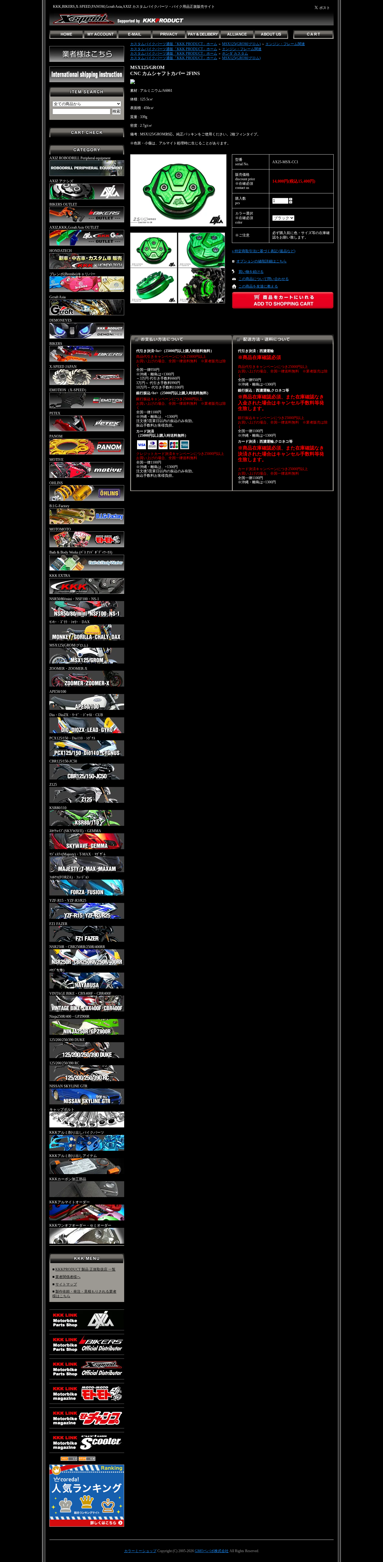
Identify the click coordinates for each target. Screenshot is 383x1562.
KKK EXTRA (59, 576)
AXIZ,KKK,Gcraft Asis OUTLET (74, 227)
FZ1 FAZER (58, 924)
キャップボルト (62, 1109)
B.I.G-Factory (59, 506)
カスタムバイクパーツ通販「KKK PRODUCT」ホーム (173, 44)
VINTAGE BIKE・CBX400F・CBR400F (80, 993)
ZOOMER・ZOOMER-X (68, 669)
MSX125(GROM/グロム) (68, 645)
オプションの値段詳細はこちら (261, 261)
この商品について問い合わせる (263, 279)
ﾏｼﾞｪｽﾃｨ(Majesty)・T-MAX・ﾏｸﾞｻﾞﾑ (77, 854)
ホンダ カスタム (235, 53)
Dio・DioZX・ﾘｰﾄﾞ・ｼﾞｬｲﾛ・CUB (76, 715)
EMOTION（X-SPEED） (68, 390)
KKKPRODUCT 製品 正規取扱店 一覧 (85, 1269)
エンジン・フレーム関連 (285, 44)
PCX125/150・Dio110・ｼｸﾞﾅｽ (72, 738)
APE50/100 (57, 692)
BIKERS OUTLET (63, 204)
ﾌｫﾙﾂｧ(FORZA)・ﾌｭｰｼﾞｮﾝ (69, 877)
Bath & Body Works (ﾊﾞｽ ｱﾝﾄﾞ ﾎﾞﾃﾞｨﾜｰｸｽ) (80, 552)
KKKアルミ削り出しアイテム (73, 1156)
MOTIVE (56, 460)
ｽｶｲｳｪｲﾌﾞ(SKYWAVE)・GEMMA (75, 831)
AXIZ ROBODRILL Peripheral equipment (79, 158)
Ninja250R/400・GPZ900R (69, 1016)
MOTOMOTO (60, 529)
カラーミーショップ (140, 1551)
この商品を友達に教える (258, 286)
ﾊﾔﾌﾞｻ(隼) (56, 970)
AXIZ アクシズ (61, 181)
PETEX (54, 413)
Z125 (53, 784)
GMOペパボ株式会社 (212, 1551)
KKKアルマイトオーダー (69, 1202)
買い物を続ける (251, 272)
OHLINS (56, 483)
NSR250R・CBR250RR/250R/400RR (77, 947)
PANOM (56, 436)
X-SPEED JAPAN (63, 367)
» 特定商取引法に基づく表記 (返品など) (263, 251)
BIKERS (55, 344)
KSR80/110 (57, 808)
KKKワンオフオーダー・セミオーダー (80, 1225)
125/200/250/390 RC (64, 1063)
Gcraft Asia (57, 297)
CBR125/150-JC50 (63, 761)
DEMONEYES (60, 320)
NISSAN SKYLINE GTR (68, 1086)
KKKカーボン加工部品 (67, 1179)
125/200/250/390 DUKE (67, 1040)
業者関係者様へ (67, 1277)
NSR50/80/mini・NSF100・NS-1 (74, 599)
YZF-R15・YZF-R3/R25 (67, 900)
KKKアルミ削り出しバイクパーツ (76, 1132)
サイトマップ (66, 1284)
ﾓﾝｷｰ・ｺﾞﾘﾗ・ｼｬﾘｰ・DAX (69, 622)
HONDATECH (60, 251)
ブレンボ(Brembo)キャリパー (72, 274)
